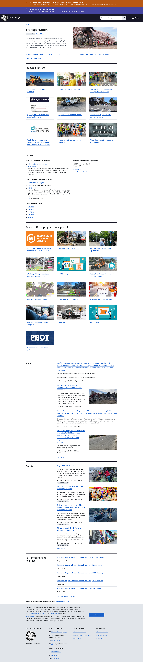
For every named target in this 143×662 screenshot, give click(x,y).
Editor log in (100, 638)
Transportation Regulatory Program (38, 323)
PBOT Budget (64, 274)
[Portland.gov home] (11, 18)
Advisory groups (102, 54)
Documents (68, 54)
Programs (80, 54)
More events (61, 548)
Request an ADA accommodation (36, 613)
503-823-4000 (54, 613)
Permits (37, 58)
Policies (29, 58)
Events (58, 54)
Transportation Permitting (101, 299)
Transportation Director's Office (37, 349)
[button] (135, 18)
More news (60, 457)
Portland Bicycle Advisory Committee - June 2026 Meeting (80, 573)
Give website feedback (62, 601)
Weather (62, 322)
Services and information (36, 54)
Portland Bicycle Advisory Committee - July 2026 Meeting (80, 565)
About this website (102, 632)
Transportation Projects (68, 299)
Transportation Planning (37, 299)
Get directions (77, 169)
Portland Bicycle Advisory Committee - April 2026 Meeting (80, 588)
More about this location (80, 172)
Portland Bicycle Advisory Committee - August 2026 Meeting (81, 557)
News (51, 54)
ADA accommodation (79, 632)
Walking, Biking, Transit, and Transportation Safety (38, 275)
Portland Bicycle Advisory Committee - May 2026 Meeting (80, 581)
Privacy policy (77, 638)
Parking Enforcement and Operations (100, 249)
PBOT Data (94, 322)
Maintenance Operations (69, 248)
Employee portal (101, 635)
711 (69, 613)
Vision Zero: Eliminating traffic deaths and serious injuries (39, 249)
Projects (89, 54)
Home (27, 24)
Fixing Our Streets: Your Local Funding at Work (102, 275)
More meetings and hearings (66, 596)
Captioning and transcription (82, 635)
